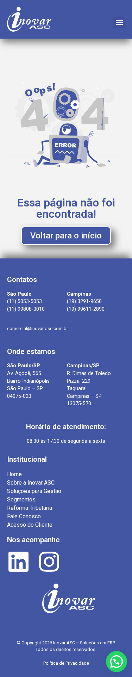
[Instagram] (49, 561)
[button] (119, 22)
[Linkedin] (18, 561)
